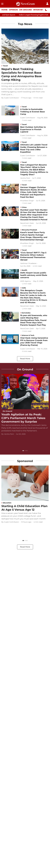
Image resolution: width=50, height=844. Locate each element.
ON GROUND (25, 10)
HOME (4, 10)
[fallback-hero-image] (25, 46)
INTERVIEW (39, 10)
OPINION (13, 10)
